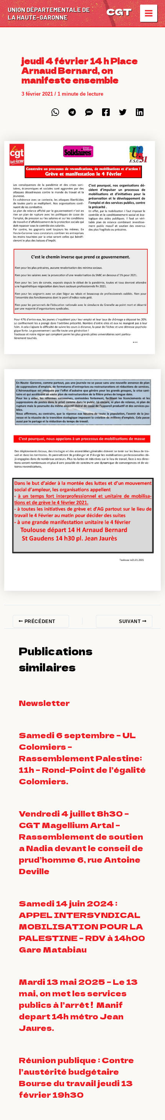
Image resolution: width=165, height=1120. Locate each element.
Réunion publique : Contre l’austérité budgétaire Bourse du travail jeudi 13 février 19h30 (76, 1077)
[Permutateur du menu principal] (149, 13)
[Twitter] (123, 112)
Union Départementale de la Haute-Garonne (49, 13)
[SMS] (89, 112)
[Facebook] (106, 112)
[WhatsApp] (55, 112)
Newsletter (44, 702)
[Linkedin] (140, 112)
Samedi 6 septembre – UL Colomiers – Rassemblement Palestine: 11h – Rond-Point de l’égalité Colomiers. (82, 758)
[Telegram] (72, 112)
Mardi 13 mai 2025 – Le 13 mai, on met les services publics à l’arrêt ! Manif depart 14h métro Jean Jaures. (78, 1004)
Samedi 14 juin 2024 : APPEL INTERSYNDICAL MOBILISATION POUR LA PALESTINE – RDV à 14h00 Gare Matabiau (82, 926)
